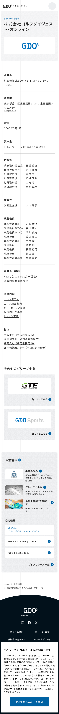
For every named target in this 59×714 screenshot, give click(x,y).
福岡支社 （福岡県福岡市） (19, 343)
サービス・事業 (42, 632)
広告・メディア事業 (14, 308)
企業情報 (17, 584)
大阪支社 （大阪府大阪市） (19, 335)
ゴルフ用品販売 (13, 303)
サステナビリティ (42, 639)
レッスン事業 (11, 316)
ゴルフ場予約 (11, 299)
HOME (7, 584)
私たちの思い (16, 632)
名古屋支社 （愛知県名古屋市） (22, 339)
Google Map (10, 111)
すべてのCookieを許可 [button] (29, 702)
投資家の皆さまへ (17, 639)
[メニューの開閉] (52, 6)
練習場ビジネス (13, 312)
